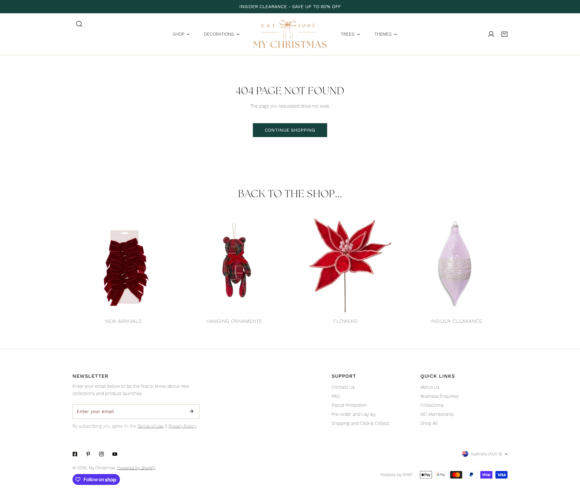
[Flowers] (346, 264)
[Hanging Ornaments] (235, 264)
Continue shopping (290, 130)
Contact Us (343, 387)
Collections (431, 405)
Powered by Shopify (136, 467)
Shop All (429, 423)
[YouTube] (114, 454)
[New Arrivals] (123, 264)
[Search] (79, 23)
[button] (504, 34)
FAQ (336, 396)
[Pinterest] (88, 454)
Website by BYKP (396, 474)
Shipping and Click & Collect (360, 423)
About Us (429, 387)
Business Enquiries (439, 396)
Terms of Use (150, 426)
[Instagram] (101, 454)
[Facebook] (75, 454)
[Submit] (191, 411)
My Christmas (102, 467)
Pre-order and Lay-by (353, 414)
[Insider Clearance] (457, 264)
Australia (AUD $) (486, 453)
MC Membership (437, 414)
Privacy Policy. (183, 426)
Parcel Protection (349, 405)
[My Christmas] (290, 34)
